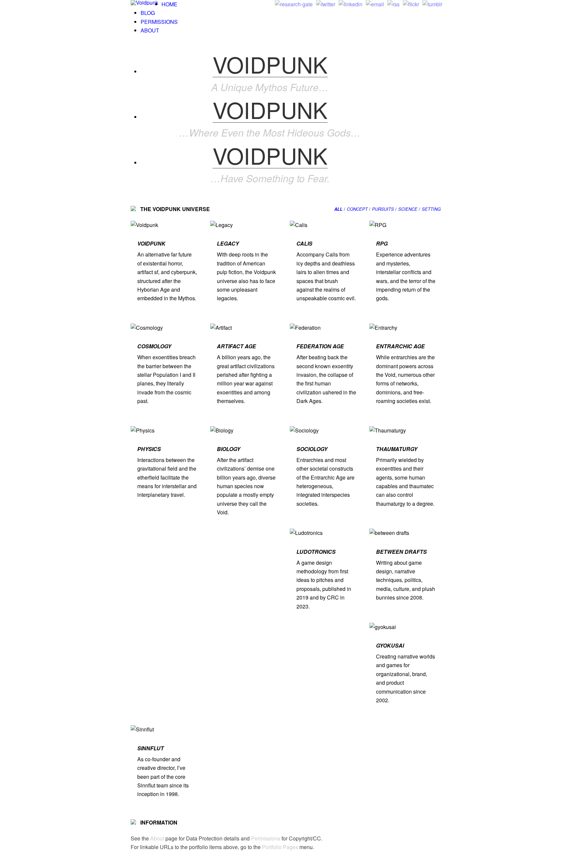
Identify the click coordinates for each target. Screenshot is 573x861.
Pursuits (383, 209)
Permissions (265, 838)
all (338, 209)
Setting (431, 209)
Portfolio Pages (280, 847)
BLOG (148, 13)
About (157, 838)
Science (407, 209)
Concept (357, 209)
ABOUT (150, 30)
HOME (169, 4)
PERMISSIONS (159, 22)
